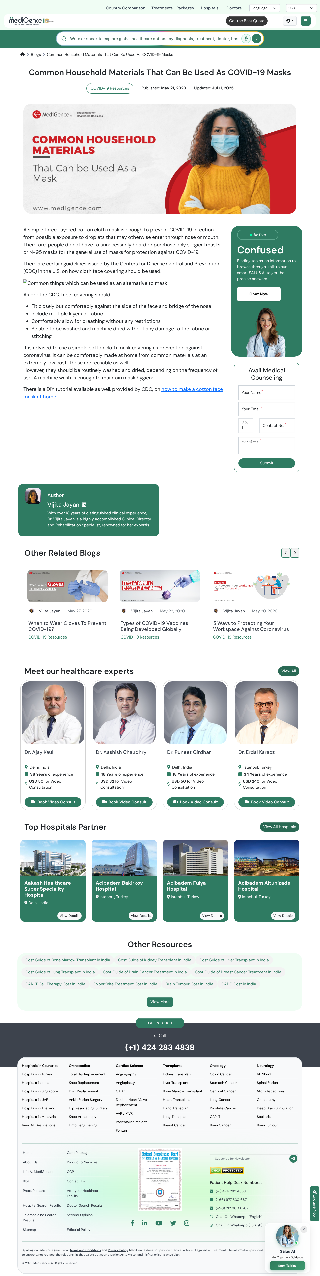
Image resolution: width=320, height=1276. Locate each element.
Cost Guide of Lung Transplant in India (60, 972)
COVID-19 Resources (110, 88)
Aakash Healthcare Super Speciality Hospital (47, 889)
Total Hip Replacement (87, 1074)
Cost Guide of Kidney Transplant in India (155, 960)
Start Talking (287, 1266)
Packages (185, 8)
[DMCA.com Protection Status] (227, 1170)
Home (27, 1152)
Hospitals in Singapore (40, 1091)
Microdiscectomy (271, 1091)
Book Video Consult (56, 802)
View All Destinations (39, 1125)
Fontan (121, 1130)
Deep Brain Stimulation (275, 1108)
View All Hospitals (279, 826)
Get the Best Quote (246, 20)
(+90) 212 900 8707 (231, 1208)
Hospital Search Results (42, 1205)
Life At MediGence (38, 1171)
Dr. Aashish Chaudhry (121, 752)
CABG (121, 1091)
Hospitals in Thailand (39, 1108)
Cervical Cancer (223, 1091)
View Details (70, 915)
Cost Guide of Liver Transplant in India (234, 960)
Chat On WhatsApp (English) (238, 1216)
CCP (70, 1171)
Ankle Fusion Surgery (85, 1099)
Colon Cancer (221, 1074)
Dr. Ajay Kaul (39, 752)
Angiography (126, 1074)
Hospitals (209, 8)
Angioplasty (125, 1082)
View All (289, 671)
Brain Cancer (220, 1125)
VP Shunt (264, 1074)
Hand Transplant (176, 1108)
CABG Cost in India (239, 984)
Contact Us (76, 1181)
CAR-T (215, 1116)
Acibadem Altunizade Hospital (264, 886)
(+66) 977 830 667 (231, 1199)
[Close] (304, 1229)
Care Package (78, 1152)
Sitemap (29, 1229)
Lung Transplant (176, 1116)
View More (160, 1001)
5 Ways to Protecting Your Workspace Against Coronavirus (251, 626)
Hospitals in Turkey (37, 1074)
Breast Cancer (174, 1125)
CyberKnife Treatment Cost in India (126, 984)
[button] (306, 21)
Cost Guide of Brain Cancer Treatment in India (145, 972)
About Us (30, 1162)
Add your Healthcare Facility (83, 1193)
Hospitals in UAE (35, 1099)
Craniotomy (266, 1099)
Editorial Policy (78, 1229)
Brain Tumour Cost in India (190, 984)
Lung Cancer (220, 1099)
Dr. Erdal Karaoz (256, 752)
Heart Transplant (176, 1099)
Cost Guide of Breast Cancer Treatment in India (238, 972)
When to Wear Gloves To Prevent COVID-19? (67, 626)
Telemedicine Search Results (39, 1217)
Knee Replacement (84, 1082)
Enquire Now (315, 1206)
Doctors (234, 8)
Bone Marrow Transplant (182, 1091)
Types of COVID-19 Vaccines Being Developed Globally (154, 626)
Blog (26, 1181)
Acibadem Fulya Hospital (186, 886)
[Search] (257, 38)
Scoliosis (264, 1116)
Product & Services (82, 1162)
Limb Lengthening (83, 1125)
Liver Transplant (175, 1082)
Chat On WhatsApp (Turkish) (238, 1225)
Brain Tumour (267, 1125)
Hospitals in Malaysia (39, 1116)
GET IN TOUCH (160, 1023)
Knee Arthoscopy (82, 1116)
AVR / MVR (124, 1113)
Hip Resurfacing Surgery (88, 1108)
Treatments (161, 8)
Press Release (34, 1190)
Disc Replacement (83, 1091)
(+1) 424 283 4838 (160, 1047)
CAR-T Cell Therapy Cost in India (56, 984)
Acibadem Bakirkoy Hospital (119, 886)
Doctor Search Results (85, 1205)
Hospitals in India (36, 1082)
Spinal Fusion (267, 1082)
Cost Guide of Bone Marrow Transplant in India (68, 960)
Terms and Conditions (85, 1250)
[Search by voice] (246, 38)
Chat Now (259, 294)
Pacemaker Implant (131, 1122)
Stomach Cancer (223, 1082)
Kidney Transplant (177, 1074)
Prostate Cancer (223, 1108)
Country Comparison (126, 8)
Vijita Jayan (64, 504)
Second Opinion (80, 1215)
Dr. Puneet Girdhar (189, 752)
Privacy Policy (118, 1250)
